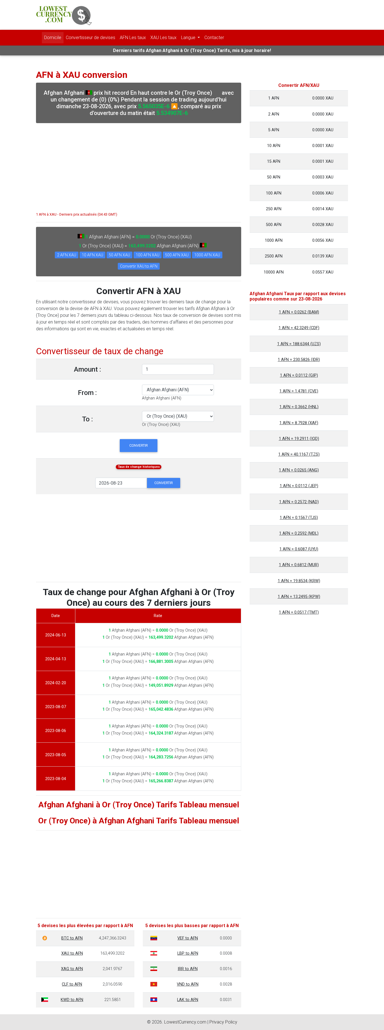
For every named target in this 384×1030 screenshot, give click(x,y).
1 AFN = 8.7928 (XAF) (298, 423)
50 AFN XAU (119, 255)
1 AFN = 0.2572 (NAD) (299, 502)
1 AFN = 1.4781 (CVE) (298, 391)
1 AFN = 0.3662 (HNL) (299, 407)
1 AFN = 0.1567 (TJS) (299, 517)
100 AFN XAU (147, 255)
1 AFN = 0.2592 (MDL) (299, 533)
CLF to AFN (72, 984)
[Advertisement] (138, 164)
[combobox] (161, 398)
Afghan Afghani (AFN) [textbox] (161, 398)
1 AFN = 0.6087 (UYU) (298, 549)
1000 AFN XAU (207, 255)
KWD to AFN (72, 999)
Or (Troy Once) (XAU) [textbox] (161, 424)
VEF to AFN (187, 938)
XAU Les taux (163, 37)
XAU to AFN (72, 953)
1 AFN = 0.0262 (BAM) (299, 312)
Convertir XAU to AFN (138, 266)
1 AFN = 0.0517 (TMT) (299, 612)
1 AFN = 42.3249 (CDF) (299, 328)
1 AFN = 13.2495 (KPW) (299, 596)
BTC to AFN (72, 938)
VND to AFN (187, 984)
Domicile (52, 37)
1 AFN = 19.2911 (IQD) (299, 438)
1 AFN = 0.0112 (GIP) (299, 375)
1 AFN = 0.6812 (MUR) (299, 565)
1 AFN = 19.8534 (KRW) (299, 581)
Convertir (138, 445)
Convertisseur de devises (90, 37)
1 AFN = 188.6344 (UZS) (299, 344)
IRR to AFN (188, 968)
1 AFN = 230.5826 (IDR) (299, 359)
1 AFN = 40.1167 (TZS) (299, 454)
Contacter (214, 37)
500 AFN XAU (177, 255)
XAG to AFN (72, 968)
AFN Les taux (133, 37)
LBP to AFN (187, 953)
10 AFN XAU (92, 255)
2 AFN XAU (66, 255)
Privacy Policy (223, 1022)
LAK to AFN (187, 999)
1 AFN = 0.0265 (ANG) (299, 470)
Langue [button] (188, 37)
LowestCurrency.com (185, 1022)
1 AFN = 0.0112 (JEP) (299, 486)
